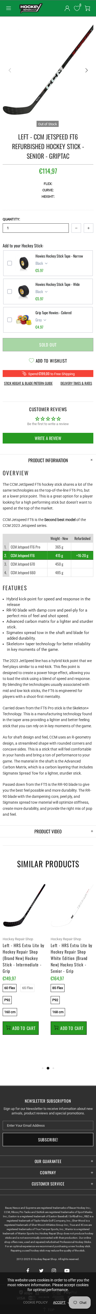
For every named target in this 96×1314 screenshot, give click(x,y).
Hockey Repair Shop (30, 8)
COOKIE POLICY (35, 1302)
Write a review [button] (48, 438)
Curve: (48, 190)
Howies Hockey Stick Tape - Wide (57, 284)
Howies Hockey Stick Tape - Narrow (59, 256)
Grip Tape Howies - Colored (53, 312)
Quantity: (11, 219)
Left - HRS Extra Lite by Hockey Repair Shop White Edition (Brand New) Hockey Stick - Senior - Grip (71, 958)
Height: (48, 197)
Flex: (48, 184)
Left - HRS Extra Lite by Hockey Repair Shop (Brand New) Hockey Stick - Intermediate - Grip (23, 958)
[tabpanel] (24, 962)
